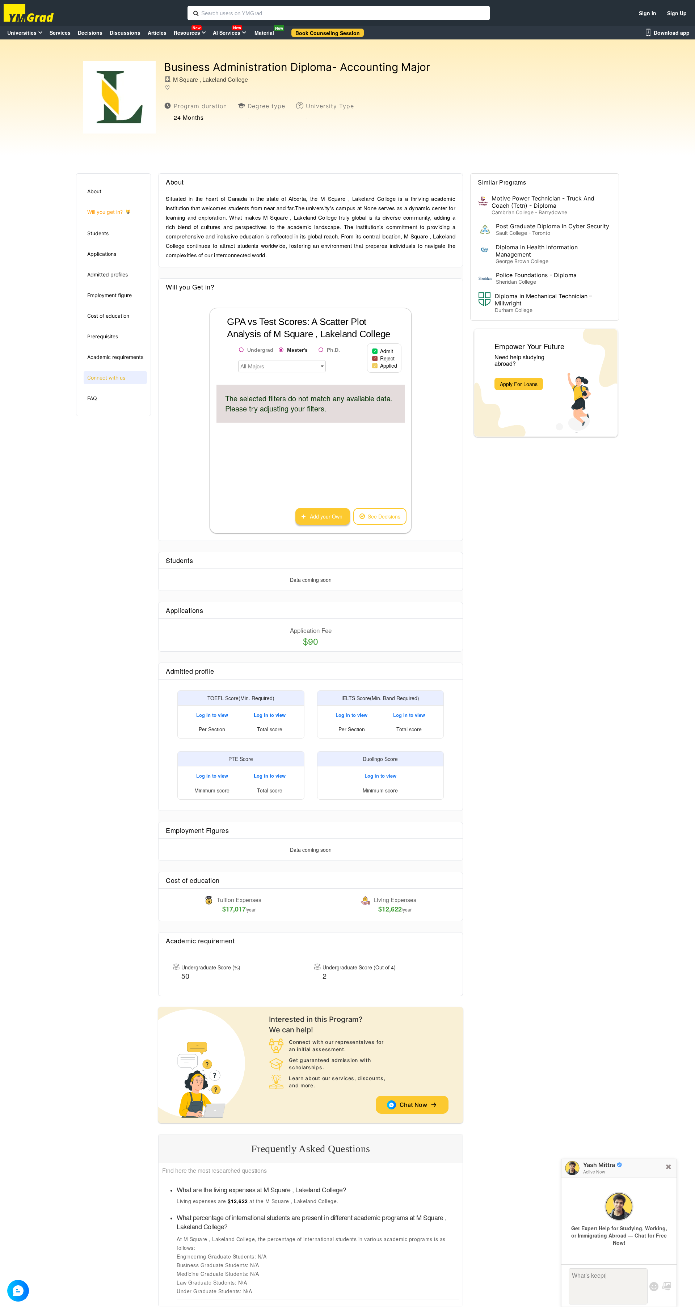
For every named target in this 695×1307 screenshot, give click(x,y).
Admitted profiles (107, 274)
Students (98, 233)
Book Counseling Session (327, 33)
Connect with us (106, 378)
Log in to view (212, 714)
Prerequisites (102, 336)
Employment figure (109, 295)
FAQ (92, 398)
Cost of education (108, 316)
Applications (101, 254)
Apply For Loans (519, 384)
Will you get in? (105, 212)
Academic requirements (115, 357)
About (94, 191)
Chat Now (415, 1104)
